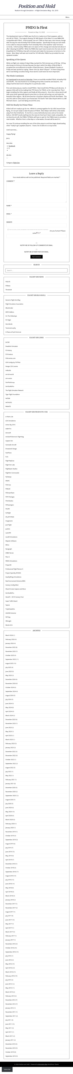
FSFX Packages (10, 497)
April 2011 (9, 1032)
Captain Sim (9, 441)
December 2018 (10, 864)
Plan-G (8, 557)
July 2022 (8, 771)
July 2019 (8, 848)
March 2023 (9, 739)
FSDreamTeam (10, 493)
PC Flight (8, 320)
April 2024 (9, 711)
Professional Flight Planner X (14, 569)
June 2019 (9, 852)
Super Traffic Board (11, 601)
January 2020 (10, 828)
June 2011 (9, 1024)
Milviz (7, 545)
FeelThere (8, 453)
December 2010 (10, 1044)
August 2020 (9, 800)
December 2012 (10, 1000)
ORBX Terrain (10, 553)
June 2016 (9, 960)
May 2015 (9, 988)
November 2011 (11, 1012)
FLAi (7, 457)
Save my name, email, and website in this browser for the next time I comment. (28, 229)
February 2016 (10, 976)
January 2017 (10, 940)
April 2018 (9, 892)
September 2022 (11, 763)
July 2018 (8, 880)
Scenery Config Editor (12, 585)
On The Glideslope (11, 316)
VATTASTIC (9, 402)
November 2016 (11, 944)
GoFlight (8, 513)
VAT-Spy (8, 617)
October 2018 (10, 868)
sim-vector (9, 378)
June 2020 (9, 807)
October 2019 (10, 836)
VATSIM (8, 398)
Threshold (9, 290)
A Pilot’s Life (9, 417)
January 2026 (10, 643)
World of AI (9, 625)
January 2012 (10, 1008)
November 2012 (11, 1004)
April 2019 (9, 860)
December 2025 (10, 647)
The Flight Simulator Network (14, 390)
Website (9, 222)
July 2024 (8, 699)
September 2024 (11, 691)
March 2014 (9, 992)
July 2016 (8, 956)
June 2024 (9, 703)
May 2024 (9, 707)
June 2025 (9, 671)
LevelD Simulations (11, 537)
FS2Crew (8, 485)
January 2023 (10, 747)
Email (9, 214)
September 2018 (11, 872)
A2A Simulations (11, 421)
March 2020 (9, 819)
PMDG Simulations (11, 561)
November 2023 (11, 723)
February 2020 (10, 824)
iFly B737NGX (10, 517)
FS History (9, 350)
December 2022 (10, 751)
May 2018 (9, 888)
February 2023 (10, 743)
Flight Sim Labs (10, 465)
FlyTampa (8, 477)
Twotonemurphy (11, 328)
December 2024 (10, 679)
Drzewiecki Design (11, 449)
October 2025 (10, 655)
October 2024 (10, 687)
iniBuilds (8, 370)
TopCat (8, 605)
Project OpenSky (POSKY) (13, 573)
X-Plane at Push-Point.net (13, 332)
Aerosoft (8, 433)
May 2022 (9, 775)
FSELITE (8, 281)
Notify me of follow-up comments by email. (36, 245)
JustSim (8, 529)
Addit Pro (8, 429)
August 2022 (9, 767)
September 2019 (11, 840)
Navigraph (9, 549)
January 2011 (10, 1040)
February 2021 (10, 779)
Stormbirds (9, 324)
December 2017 (10, 904)
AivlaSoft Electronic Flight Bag (15, 437)
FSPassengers (10, 505)
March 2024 (9, 715)
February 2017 (10, 936)
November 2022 (11, 755)
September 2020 (11, 795)
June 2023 (9, 727)
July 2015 (8, 980)
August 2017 (9, 912)
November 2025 (11, 651)
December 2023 (10, 719)
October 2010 (10, 1052)
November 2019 (11, 832)
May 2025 (9, 675)
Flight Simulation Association (14, 304)
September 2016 (11, 952)
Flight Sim (16, 163)
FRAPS (7, 481)
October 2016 (10, 948)
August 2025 (9, 663)
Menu (67, 17)
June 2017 (9, 920)
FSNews (8, 286)
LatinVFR (8, 533)
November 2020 (11, 791)
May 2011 (9, 1028)
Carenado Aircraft (11, 445)
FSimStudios (9, 501)
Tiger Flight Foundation (13, 394)
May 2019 (9, 856)
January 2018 (10, 900)
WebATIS (8, 406)
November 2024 (11, 683)
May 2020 (9, 812)
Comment (10, 181)
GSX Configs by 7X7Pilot (13, 362)
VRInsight (8, 621)
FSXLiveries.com (10, 358)
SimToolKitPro (10, 386)
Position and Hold (36, 6)
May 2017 (9, 924)
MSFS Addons (10, 312)
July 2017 (8, 916)
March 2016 (9, 972)
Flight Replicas (10, 461)
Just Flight (8, 525)
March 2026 (9, 635)
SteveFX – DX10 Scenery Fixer (15, 597)
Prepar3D (8, 565)
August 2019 (9, 844)
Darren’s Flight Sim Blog (13, 300)
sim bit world (10, 374)
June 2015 (9, 984)
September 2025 (11, 659)
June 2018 (9, 884)
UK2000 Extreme (11, 613)
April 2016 (9, 968)
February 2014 (10, 996)
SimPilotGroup (10, 382)
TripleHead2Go (10, 609)
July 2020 (8, 803)
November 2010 (11, 1048)
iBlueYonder (9, 308)
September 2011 (11, 1016)
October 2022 (10, 759)
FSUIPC (8, 509)
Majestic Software (11, 541)
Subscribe (7, 1069)
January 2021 (10, 783)
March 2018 (9, 896)
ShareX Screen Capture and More (16, 589)
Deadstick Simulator (12, 346)
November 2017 (11, 908)
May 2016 (9, 964)
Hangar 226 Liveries (12, 366)
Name (9, 206)
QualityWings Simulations (13, 577)
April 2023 (9, 735)
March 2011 (9, 1036)
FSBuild (8, 489)
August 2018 (9, 876)
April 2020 (9, 815)
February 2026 (10, 639)
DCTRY (8, 342)
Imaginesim (9, 521)
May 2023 (9, 731)
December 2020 (10, 787)
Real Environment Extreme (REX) (15, 581)
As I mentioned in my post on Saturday (19, 79)
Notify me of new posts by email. (36, 252)
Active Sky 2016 (10, 425)
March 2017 (9, 932)
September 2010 (11, 1056)
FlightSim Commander (12, 473)
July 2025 (8, 667)
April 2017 (9, 928)
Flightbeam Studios (11, 469)
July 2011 (8, 1020)
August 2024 (9, 695)
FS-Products (9, 354)
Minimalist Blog (42, 1064)
